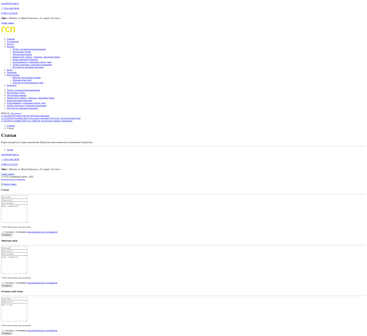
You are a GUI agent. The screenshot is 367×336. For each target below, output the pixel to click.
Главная (11, 39)
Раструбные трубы (22, 52)
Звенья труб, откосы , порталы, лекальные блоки (36, 57)
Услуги (10, 44)
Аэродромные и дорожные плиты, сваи (32, 62)
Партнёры (12, 72)
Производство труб (22, 80)
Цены (9, 70)
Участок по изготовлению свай (28, 82)
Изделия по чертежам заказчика (28, 67)
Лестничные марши (22, 54)
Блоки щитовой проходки (25, 59)
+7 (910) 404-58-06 (10, 8)
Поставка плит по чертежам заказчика (30, 115)
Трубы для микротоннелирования (29, 49)
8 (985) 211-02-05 (9, 13)
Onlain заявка (7, 23)
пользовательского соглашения (42, 232)
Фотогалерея (13, 75)
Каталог (11, 46)
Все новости (16, 113)
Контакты (11, 85)
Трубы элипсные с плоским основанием (32, 64)
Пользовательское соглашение (13, 179)
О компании (13, 41)
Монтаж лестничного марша (27, 77)
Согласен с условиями (31, 232)
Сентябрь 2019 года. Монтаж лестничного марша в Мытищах (42, 121)
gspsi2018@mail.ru (10, 3)
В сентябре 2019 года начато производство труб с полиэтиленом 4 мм (46, 118)
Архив (10, 150)
